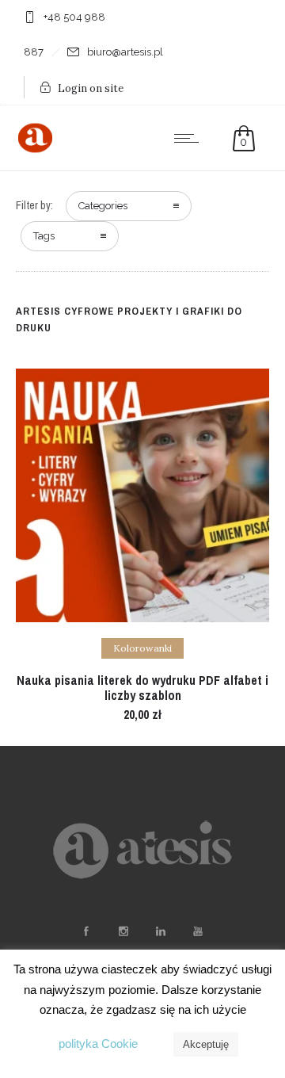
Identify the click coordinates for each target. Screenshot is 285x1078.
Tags (44, 236)
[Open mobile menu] (190, 138)
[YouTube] (197, 931)
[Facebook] (85, 931)
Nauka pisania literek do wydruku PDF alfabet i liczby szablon (142, 687)
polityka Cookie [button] (98, 1043)
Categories (102, 206)
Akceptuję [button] (206, 1044)
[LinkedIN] (159, 931)
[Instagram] (122, 931)
